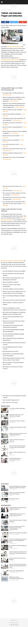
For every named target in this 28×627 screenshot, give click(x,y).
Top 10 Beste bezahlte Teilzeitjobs (17, 408)
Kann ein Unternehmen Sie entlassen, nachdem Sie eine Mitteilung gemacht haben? (17, 566)
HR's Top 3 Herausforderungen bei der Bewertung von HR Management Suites (17, 541)
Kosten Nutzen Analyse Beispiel (16, 570)
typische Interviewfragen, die (14, 46)
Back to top (14, 620)
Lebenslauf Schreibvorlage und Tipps (17, 427)
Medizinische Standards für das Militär (18, 532)
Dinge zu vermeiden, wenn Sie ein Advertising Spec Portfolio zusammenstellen (17, 528)
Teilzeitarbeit (9, 10)
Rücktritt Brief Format (14, 498)
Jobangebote (3, 10)
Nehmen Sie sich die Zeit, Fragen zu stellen (12, 260)
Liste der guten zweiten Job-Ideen (17, 420)
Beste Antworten (7, 95)
